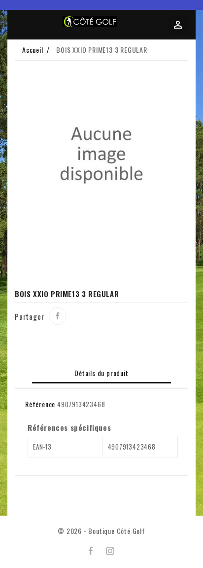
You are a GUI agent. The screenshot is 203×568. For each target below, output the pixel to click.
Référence (40, 404)
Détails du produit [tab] (101, 373)
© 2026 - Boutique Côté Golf (101, 531)
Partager (57, 316)
